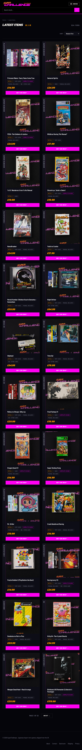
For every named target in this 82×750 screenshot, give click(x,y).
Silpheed (10, 356)
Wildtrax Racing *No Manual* (57, 134)
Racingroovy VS (52, 580)
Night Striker (51, 300)
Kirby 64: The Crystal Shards (57, 636)
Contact (54, 744)
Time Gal (50, 356)
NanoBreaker (12, 246)
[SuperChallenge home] (16, 3)
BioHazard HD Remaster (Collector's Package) (59, 691)
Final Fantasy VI (52, 412)
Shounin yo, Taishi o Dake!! (56, 190)
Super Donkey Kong (54, 468)
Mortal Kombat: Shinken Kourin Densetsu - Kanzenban (21, 301)
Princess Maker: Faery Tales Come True (20, 78)
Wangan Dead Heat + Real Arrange (19, 690)
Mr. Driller (10, 524)
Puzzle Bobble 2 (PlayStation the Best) (20, 580)
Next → (47, 716)
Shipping (70, 744)
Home (4, 20)
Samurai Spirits (52, 78)
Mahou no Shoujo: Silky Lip (16, 412)
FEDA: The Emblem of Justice (17, 134)
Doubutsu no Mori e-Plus (15, 636)
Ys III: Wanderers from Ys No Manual (19, 190)
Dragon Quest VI (12, 468)
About (48, 744)
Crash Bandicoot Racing (55, 524)
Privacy (77, 744)
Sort (61, 33)
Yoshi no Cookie (52, 246)
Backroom (62, 744)
